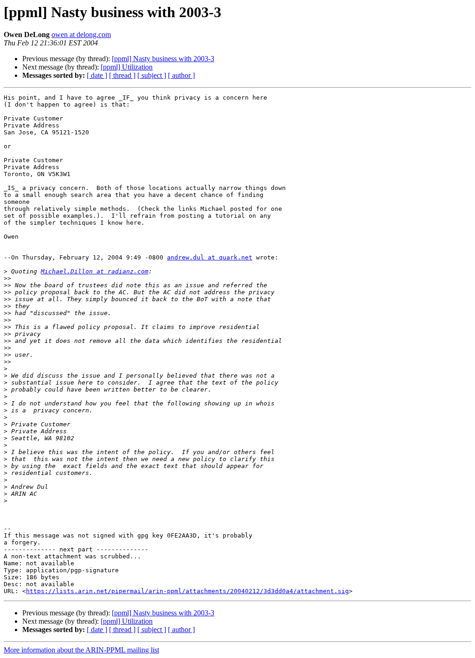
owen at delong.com (81, 34)
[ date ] (97, 75)
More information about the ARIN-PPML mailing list (81, 650)
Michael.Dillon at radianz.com (94, 271)
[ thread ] (122, 75)
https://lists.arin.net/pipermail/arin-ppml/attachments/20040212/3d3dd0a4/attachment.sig (187, 591)
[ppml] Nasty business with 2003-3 (163, 59)
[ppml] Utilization (127, 67)
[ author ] (181, 75)
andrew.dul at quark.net (209, 257)
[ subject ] (151, 75)
